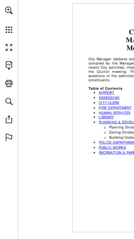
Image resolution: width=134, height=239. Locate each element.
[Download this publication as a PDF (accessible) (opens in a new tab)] (9, 66)
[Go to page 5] (116, 113)
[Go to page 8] (107, 117)
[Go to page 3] (110, 97)
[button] (9, 10)
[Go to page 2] (107, 92)
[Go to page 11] (113, 147)
